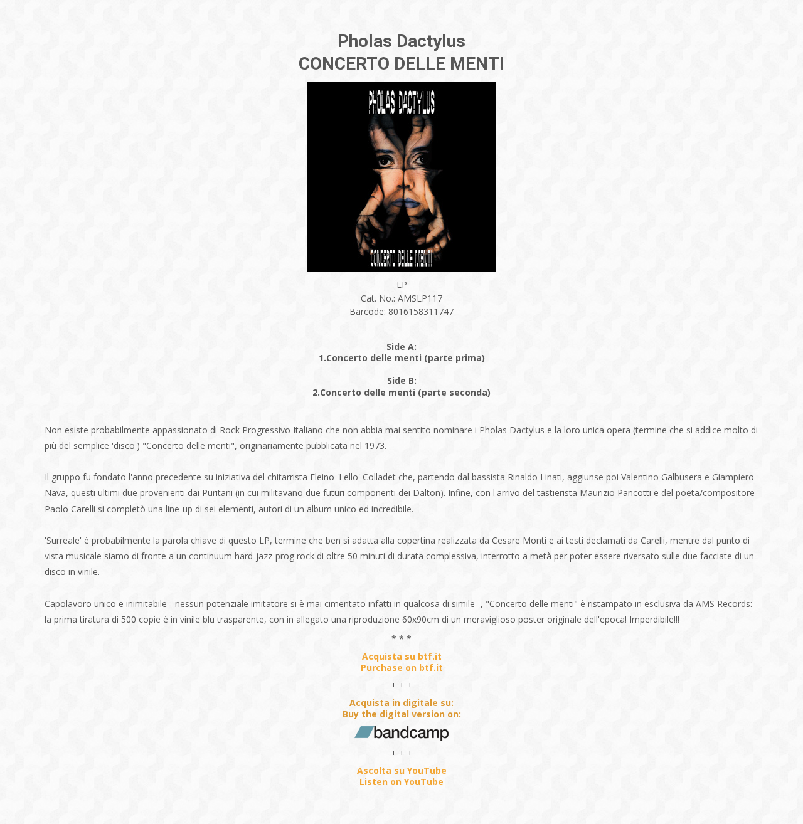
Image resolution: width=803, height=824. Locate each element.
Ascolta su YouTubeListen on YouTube (402, 776)
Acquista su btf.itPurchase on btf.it (402, 661)
